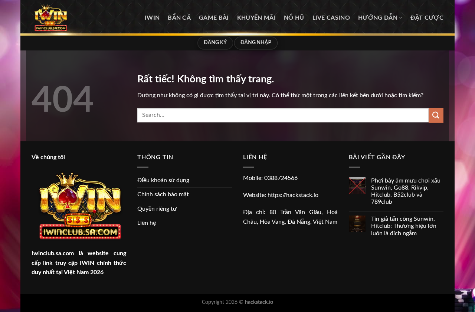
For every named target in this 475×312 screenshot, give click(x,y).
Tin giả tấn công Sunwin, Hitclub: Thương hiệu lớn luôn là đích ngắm (403, 226)
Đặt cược (426, 18)
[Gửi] (436, 115)
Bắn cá (179, 18)
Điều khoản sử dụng (163, 180)
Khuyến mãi (256, 18)
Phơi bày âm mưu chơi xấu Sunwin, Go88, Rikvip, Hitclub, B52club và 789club (405, 191)
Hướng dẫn (377, 18)
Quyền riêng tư (157, 209)
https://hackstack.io (293, 195)
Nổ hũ (294, 18)
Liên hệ (146, 223)
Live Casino (331, 18)
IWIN (152, 18)
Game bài (214, 18)
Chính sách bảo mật (163, 194)
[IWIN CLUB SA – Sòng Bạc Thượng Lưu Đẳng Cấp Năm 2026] (69, 18)
